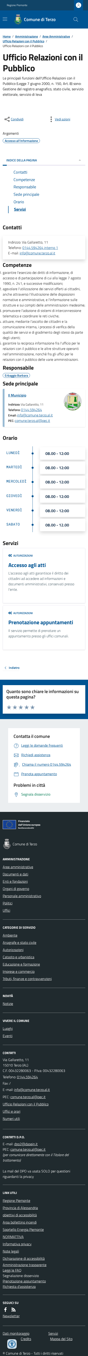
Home (7, 36)
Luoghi (8, 1028)
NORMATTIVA (13, 1236)
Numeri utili (11, 1118)
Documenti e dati (15, 874)
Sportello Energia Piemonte (23, 1229)
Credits (26, 1339)
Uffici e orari (11, 1111)
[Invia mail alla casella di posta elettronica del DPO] (26, 1144)
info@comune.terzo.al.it (37, 253)
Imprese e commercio (19, 971)
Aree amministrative (18, 867)
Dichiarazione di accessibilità (24, 1258)
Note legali (11, 1251)
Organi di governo (16, 888)
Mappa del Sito (61, 1339)
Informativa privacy (17, 1244)
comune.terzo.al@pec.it (32, 420)
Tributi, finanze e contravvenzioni (27, 978)
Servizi (53, 1333)
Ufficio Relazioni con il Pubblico (23, 41)
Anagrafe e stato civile (19, 942)
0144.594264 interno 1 (40, 247)
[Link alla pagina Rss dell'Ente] (13, 1309)
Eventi (7, 1035)
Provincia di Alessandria (20, 1207)
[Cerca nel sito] (74, 19)
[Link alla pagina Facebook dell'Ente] (5, 1309)
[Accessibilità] (12, 1344)
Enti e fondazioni (15, 881)
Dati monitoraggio (16, 1333)
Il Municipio (17, 395)
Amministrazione (26, 36)
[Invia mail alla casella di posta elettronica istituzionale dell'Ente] (32, 1089)
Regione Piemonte (17, 5)
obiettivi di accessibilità (20, 1215)
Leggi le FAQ (12, 1270)
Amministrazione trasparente (24, 1265)
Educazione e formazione (21, 964)
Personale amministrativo (22, 896)
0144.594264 (31, 409)
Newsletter (11, 1316)
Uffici (6, 910)
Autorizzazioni (13, 949)
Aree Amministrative (56, 36)
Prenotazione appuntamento (24, 1281)
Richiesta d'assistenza (19, 1286)
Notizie (8, 1003)
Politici (7, 903)
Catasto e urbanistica (18, 957)
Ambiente (10, 935)
